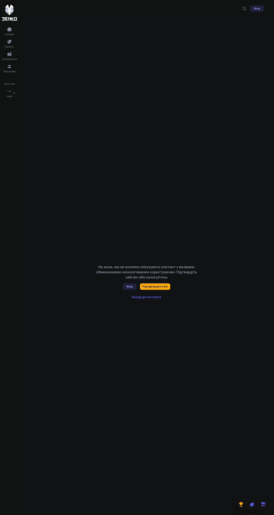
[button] (9, 31)
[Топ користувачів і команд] (241, 504)
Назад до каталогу (146, 297)
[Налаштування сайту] (263, 504)
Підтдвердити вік (155, 286)
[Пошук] (244, 8)
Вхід (257, 8)
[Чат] (252, 504)
